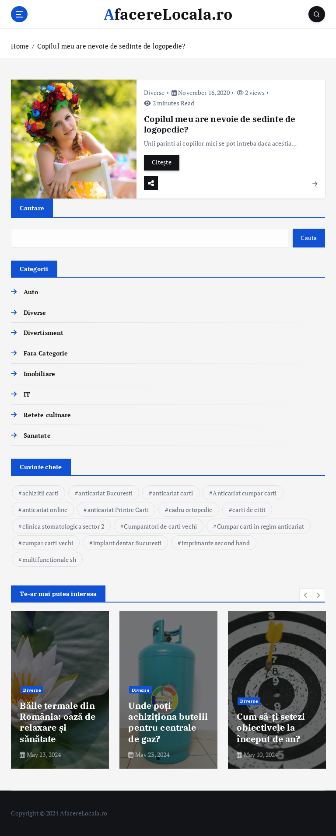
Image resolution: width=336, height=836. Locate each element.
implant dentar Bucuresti (127, 543)
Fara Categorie (46, 353)
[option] (60, 690)
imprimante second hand (216, 543)
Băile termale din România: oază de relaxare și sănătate (57, 722)
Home (20, 46)
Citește (162, 162)
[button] (305, 595)
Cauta (309, 238)
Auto (31, 292)
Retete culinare (47, 415)
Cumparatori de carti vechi (160, 526)
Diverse (154, 92)
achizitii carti (40, 493)
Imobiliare (39, 374)
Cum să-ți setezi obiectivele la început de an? (271, 728)
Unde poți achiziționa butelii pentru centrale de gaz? (168, 722)
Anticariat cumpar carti (244, 493)
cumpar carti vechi (47, 543)
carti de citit (249, 509)
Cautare (32, 208)
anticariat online (44, 509)
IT (26, 394)
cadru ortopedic (191, 509)
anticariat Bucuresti (105, 493)
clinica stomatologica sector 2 (63, 526)
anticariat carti (173, 493)
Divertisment (43, 333)
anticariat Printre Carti (118, 509)
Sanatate (37, 435)
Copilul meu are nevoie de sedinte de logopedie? (111, 46)
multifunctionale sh (49, 559)
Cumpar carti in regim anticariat (260, 526)
